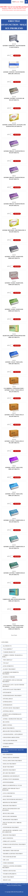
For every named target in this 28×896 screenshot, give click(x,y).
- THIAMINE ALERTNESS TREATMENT (12, 853)
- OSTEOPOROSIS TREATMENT (10, 827)
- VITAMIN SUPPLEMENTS (9, 873)
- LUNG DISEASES (7, 796)
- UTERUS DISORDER (8, 863)
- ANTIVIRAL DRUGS (7, 711)
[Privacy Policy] (17, 885)
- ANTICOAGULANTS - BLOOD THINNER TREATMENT (13, 685)
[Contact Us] (24, 883)
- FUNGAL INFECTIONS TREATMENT (12, 760)
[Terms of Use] (10, 885)
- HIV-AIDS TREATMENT (8, 773)
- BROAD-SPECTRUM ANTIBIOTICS (11, 731)
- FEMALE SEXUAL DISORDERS (10, 757)
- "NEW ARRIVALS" (7, 659)
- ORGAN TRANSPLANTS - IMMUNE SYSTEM (11, 823)
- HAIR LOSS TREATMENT (9, 763)
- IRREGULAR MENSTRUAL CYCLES (12, 785)
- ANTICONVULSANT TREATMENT (11, 689)
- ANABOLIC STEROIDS (8, 677)
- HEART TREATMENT (8, 766)
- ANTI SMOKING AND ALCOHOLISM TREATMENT (12, 680)
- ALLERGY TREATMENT (9, 669)
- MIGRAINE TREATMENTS (9, 805)
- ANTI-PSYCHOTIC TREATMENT (11, 708)
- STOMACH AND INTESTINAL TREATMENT (14, 844)
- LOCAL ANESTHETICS (8, 793)
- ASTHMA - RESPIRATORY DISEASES (12, 718)
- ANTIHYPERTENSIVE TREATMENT (12, 695)
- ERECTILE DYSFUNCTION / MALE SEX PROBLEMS (13, 750)
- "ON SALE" (5, 663)
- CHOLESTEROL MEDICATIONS (10, 737)
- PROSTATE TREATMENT (9, 835)
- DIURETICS (5, 746)
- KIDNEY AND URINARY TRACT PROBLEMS (11, 789)
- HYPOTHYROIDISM (7, 782)
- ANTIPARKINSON (7, 705)
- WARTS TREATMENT (8, 877)
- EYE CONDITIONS (7, 754)
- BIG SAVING (5, 722)
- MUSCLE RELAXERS (8, 813)
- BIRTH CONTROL (7, 725)
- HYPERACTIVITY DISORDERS (10, 779)
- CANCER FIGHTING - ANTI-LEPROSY (12, 734)
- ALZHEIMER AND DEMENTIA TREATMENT (10, 673)
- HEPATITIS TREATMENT (9, 770)
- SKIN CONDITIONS (7, 838)
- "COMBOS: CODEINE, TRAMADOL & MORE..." (12, 656)
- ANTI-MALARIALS (7, 698)
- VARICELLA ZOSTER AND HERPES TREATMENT (12, 866)
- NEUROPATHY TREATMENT (10, 819)
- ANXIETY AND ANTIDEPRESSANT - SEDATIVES (12, 715)
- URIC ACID (5, 859)
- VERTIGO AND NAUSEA (9, 870)
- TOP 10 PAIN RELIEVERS (9, 856)
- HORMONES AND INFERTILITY (11, 776)
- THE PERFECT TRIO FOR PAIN (10, 850)
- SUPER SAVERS (6, 847)
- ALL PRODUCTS (6, 646)
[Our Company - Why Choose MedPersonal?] (10, 883)
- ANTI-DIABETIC (6, 692)
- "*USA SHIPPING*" (7, 649)
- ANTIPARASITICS (7, 701)
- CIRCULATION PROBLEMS (9, 740)
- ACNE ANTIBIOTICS (8, 666)
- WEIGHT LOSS (6, 880)
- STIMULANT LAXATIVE (9, 841)
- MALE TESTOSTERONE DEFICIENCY (12, 799)
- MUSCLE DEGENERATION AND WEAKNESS (11, 809)
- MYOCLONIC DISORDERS (9, 816)
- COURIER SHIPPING (8, 743)
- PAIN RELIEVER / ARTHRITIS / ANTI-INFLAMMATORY (12, 831)
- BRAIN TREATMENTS (8, 728)
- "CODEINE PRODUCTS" (9, 652)
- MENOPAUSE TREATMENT (9, 802)
